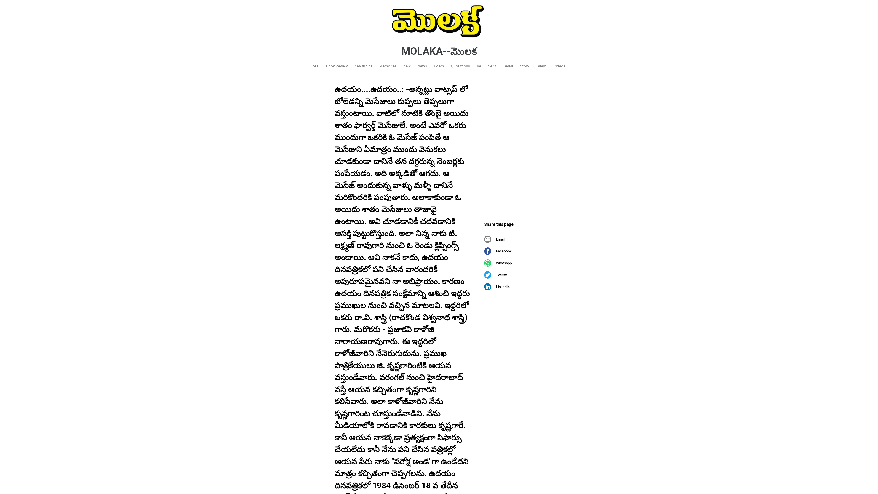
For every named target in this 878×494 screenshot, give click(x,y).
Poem (439, 66)
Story (524, 66)
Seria (492, 66)
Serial (508, 66)
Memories (388, 66)
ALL (316, 66)
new (407, 66)
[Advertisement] (515, 147)
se (479, 66)
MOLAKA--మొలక (439, 51)
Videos (559, 66)
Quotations (460, 66)
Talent (541, 66)
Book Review (337, 66)
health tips (363, 66)
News (422, 66)
